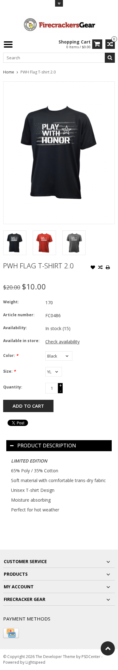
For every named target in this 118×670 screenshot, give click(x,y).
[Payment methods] (11, 633)
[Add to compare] (100, 268)
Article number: (19, 315)
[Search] (110, 58)
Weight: (11, 302)
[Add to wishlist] (93, 268)
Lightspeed (35, 662)
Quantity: (12, 387)
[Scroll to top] (108, 648)
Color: (10, 355)
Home (8, 72)
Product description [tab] (46, 445)
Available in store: (21, 340)
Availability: (15, 327)
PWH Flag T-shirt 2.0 (38, 72)
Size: (9, 371)
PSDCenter (90, 656)
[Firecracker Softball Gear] (59, 24)
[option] (15, 242)
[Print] (108, 268)
